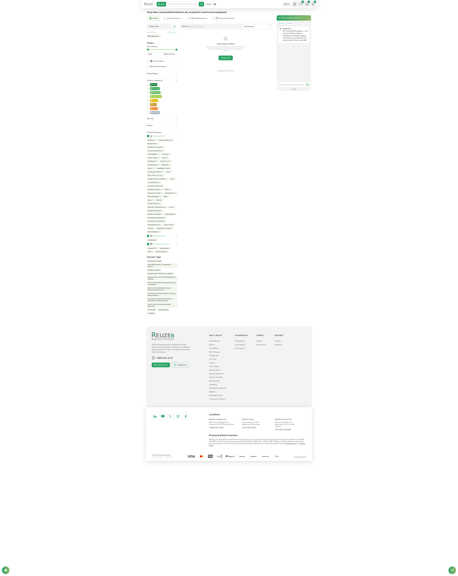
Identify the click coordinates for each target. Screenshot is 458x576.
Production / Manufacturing (156, 207)
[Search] (201, 4)
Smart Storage (214, 352)
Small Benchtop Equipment (156, 218)
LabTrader (278, 345)
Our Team (212, 359)
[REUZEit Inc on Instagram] (178, 416)
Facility (150, 168)
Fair (154, 105)
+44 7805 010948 (283, 429)
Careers (212, 363)
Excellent (156, 93)
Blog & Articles (214, 381)
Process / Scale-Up (153, 203)
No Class (156, 113)
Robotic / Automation (154, 214)
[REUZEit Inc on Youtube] (162, 416)
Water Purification (153, 232)
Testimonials (213, 356)
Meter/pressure (154, 36)
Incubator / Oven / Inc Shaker (156, 179)
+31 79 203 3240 (249, 427)
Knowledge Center (216, 395)
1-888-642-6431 (164, 357)
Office (165, 196)
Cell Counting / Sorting (155, 151)
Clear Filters (172, 32)
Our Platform (214, 348)
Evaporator (165, 165)
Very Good (157, 97)
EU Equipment (240, 345)
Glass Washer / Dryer (163, 168)
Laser (172, 179)
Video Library (214, 366)
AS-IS (155, 109)
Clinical (164, 158)
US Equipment (240, 341)
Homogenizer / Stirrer (154, 172)
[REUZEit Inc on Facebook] (185, 416)
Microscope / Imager (154, 193)
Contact (259, 341)
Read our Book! (214, 370)
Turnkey (156, 89)
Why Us (211, 345)
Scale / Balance (169, 214)
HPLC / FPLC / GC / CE (154, 175)
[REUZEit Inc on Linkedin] (155, 416)
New (154, 85)
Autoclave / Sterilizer (165, 140)
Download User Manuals (217, 388)
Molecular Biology (153, 196)
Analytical (151, 140)
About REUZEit (214, 341)
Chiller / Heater (153, 158)
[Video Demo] (215, 4)
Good (155, 101)
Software (212, 392)
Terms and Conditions (217, 399)
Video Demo (162, 365)
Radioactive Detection (154, 211)
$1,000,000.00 (169, 54)
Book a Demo (261, 345)
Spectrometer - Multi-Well (156, 221)
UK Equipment (240, 348)
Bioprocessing (152, 143)
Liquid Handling (153, 182)
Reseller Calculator (216, 377)
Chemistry (165, 154)
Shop (163, 4)
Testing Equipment (154, 225)
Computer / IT (164, 161)
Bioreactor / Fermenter (155, 147)
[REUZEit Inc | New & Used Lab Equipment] (148, 4)
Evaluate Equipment (216, 374)
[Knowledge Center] (6, 570)
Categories (213, 385)
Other (149, 200)
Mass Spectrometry (154, 189)
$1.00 (150, 54)
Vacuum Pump (168, 225)
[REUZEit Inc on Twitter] (170, 416)
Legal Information (299, 457)
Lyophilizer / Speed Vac (155, 186)
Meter (167, 189)
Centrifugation (152, 154)
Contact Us (225, 58)
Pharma (158, 200)
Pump (171, 207)
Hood (167, 172)
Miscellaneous (169, 193)
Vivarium (150, 228)
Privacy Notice (291, 444)
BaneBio (278, 341)
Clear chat (293, 89)
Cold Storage (152, 161)
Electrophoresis (152, 165)
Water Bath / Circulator (164, 228)
